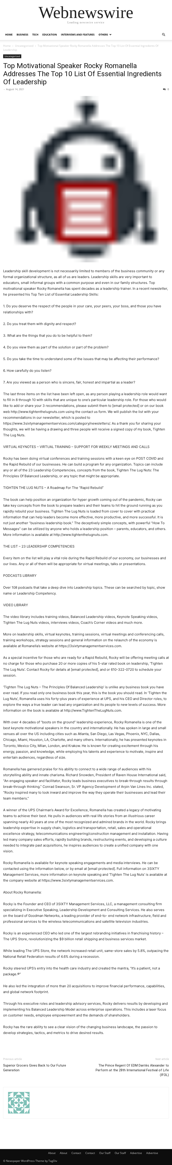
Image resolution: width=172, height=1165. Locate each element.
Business (22, 34)
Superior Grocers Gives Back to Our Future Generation (34, 1067)
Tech (35, 34)
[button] (163, 35)
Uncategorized (24, 46)
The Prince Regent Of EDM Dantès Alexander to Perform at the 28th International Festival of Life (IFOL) (132, 1070)
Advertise (136, 1153)
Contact (76, 1153)
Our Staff (104, 1153)
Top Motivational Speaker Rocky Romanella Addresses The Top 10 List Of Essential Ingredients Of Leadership (82, 73)
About (52, 1153)
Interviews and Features (78, 34)
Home (9, 34)
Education (49, 34)
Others (103, 34)
